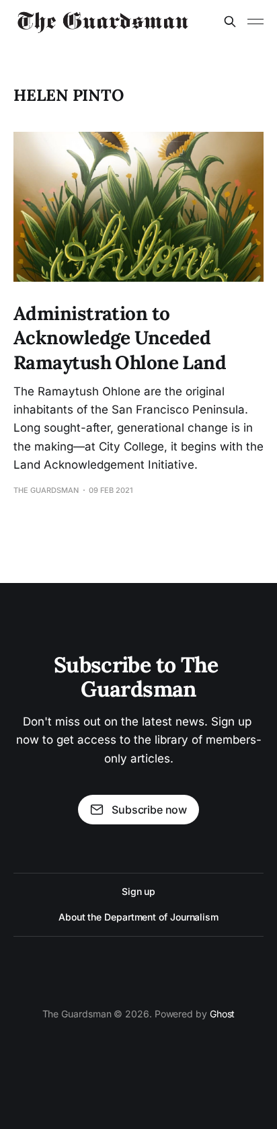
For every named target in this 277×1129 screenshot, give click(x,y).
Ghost (222, 1013)
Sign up (138, 891)
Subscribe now (149, 809)
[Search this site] (230, 21)
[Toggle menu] (255, 21)
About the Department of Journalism (138, 917)
